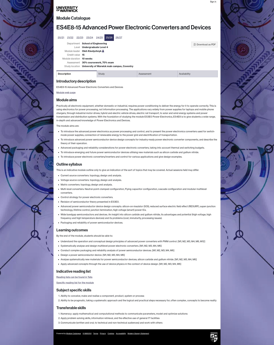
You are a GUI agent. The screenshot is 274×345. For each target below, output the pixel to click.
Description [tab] (64, 73)
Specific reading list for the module (75, 282)
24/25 (99, 37)
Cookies (111, 333)
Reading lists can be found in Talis (74, 277)
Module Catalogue (73, 18)
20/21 (61, 37)
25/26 (109, 37)
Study (160, 9)
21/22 (70, 37)
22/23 (79, 37)
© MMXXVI (87, 333)
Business (181, 9)
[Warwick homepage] (67, 9)
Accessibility (121, 333)
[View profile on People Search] (103, 51)
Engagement (211, 9)
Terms (95, 333)
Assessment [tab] (145, 73)
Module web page (65, 92)
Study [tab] (101, 73)
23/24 (89, 37)
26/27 (119, 37)
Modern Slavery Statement (138, 333)
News (199, 9)
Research (170, 9)
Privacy (103, 333)
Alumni (191, 9)
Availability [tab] (184, 73)
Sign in (213, 1)
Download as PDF (206, 44)
